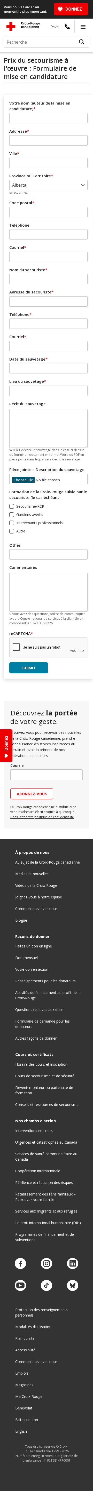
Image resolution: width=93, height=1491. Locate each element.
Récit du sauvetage (27, 403)
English (55, 26)
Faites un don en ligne (33, 946)
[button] (83, 26)
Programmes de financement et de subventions (44, 1237)
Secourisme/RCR (30, 506)
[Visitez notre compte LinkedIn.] (72, 1264)
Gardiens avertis (29, 514)
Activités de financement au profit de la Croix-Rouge (48, 995)
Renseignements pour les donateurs (45, 980)
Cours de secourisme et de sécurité (44, 1075)
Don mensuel (26, 957)
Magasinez (24, 1384)
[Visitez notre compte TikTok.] (46, 1285)
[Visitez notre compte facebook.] (20, 1264)
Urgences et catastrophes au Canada (46, 1142)
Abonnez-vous (32, 793)
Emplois (21, 1373)
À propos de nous (32, 852)
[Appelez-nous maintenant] (67, 26)
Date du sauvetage (27, 359)
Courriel (16, 247)
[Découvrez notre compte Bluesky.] (72, 1285)
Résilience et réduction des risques (44, 1182)
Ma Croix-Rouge (28, 1396)
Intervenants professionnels (39, 522)
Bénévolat (23, 1408)
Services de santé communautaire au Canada (46, 1156)
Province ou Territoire (30, 175)
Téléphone (19, 225)
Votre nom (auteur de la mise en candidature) (39, 105)
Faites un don (26, 1419)
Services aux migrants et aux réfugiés (46, 1211)
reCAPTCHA (20, 633)
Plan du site (25, 1338)
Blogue (21, 920)
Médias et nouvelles (32, 873)
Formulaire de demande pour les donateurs (42, 1024)
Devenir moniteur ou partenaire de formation (44, 1090)
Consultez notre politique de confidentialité (42, 817)
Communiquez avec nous (36, 908)
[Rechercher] (81, 42)
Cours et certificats (34, 1054)
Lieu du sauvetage (26, 381)
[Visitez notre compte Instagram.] (46, 1264)
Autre (20, 531)
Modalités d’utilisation (33, 1326)
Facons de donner (32, 936)
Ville (13, 153)
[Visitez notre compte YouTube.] (20, 1285)
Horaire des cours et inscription (41, 1064)
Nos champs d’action (35, 1120)
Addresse (18, 131)
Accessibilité (25, 1350)
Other (14, 545)
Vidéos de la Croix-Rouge (36, 885)
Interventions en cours (34, 1130)
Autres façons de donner (36, 1038)
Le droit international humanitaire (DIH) (48, 1222)
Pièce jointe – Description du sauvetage (46, 469)
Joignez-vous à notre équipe (38, 897)
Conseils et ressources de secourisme (47, 1104)
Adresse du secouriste (30, 291)
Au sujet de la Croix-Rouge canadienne (47, 862)
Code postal (20, 202)
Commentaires (23, 567)
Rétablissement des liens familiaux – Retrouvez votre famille (45, 1197)
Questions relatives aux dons (39, 1009)
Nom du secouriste (27, 269)
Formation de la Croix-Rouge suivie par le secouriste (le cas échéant (48, 494)
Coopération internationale (37, 1170)
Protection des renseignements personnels (41, 1312)
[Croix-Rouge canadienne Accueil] (23, 26)
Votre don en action (31, 969)
